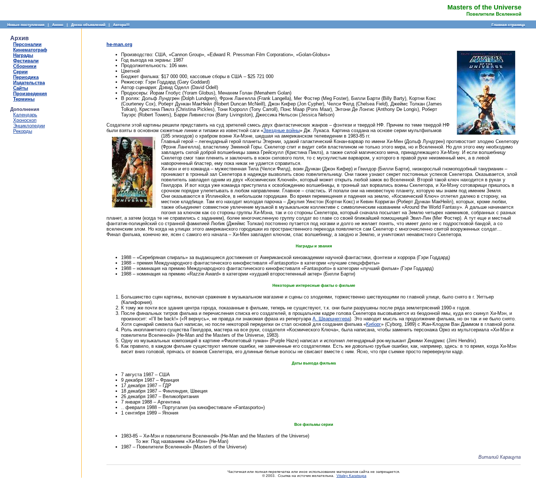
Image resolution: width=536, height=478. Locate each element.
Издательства (29, 82)
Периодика (26, 77)
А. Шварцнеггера (331, 318)
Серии (20, 71)
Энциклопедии (29, 125)
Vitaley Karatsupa (351, 476)
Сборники (24, 66)
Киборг (373, 324)
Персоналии (27, 44)
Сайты (20, 88)
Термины (24, 99)
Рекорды (22, 131)
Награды (23, 55)
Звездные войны (281, 130)
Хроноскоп (24, 120)
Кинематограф (30, 50)
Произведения (30, 93)
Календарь (25, 114)
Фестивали (26, 60)
